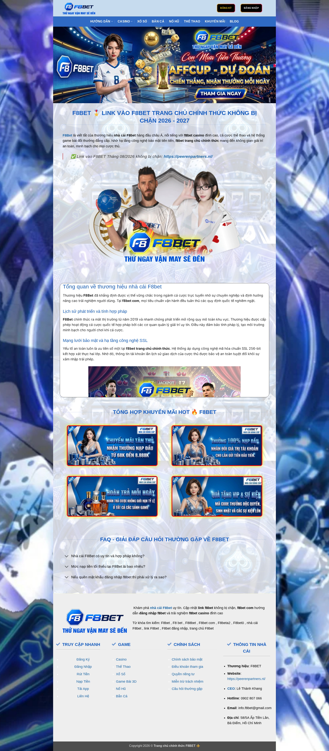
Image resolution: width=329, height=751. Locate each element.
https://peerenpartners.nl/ (188, 156)
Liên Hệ (83, 696)
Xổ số (142, 21)
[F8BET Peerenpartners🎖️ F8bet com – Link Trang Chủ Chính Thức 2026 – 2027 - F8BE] (79, 8)
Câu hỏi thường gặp (187, 689)
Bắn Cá (121, 696)
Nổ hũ (174, 21)
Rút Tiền (83, 674)
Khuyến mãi (215, 21)
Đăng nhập (251, 8)
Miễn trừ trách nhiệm (187, 681)
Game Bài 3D (126, 681)
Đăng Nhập (83, 667)
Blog (234, 21)
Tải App (83, 689)
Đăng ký (226, 8)
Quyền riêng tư (183, 674)
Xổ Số (120, 674)
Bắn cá (158, 21)
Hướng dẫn (100, 21)
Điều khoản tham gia (187, 667)
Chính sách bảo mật (187, 659)
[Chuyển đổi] (67, 556)
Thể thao (192, 21)
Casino (124, 21)
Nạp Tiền (83, 681)
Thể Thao (123, 667)
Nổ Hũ (121, 689)
